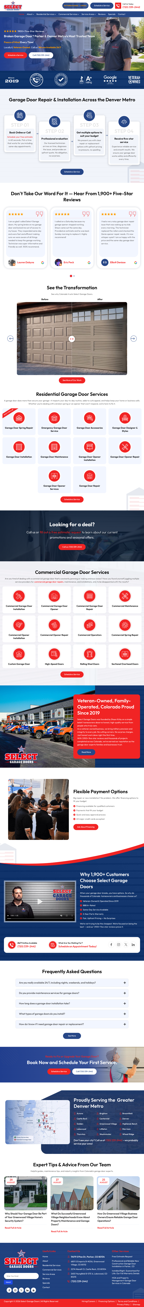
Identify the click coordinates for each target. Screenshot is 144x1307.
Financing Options (106, 1301)
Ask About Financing (85, 827)
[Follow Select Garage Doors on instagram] (15, 1290)
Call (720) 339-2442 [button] (41, 55)
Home (21, 14)
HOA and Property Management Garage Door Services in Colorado (124, 1281)
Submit (8, 1282)
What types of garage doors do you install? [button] (42, 1014)
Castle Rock (82, 1118)
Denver (125, 1118)
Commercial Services (67, 14)
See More (72, 1036)
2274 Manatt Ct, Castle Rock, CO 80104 (88, 1269)
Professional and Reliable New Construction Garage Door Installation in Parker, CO (125, 1264)
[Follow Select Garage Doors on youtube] (33, 1290)
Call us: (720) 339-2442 (72, 547)
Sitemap (136, 1304)
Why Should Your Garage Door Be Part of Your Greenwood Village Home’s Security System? (25, 1217)
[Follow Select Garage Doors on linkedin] (27, 1290)
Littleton (103, 1129)
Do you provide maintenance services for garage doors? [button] (49, 993)
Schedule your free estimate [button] (20, 137)
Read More (86, 752)
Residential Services (45, 14)
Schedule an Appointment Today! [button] (77, 946)
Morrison (126, 1129)
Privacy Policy (123, 1304)
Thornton (81, 1134)
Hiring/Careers (88, 1301)
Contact (121, 14)
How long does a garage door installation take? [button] (44, 1003)
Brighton (103, 1113)
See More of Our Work (72, 380)
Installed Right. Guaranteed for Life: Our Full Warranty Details (126, 1272)
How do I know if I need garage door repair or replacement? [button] (51, 1024)
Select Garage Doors (30, 1301)
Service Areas (88, 14)
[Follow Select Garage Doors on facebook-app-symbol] (9, 1290)
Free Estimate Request (122, 1256)
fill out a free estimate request (60, 532)
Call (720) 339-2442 (84, 1071)
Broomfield (127, 1113)
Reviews (102, 14)
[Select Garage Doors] (13, 5)
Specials (111, 14)
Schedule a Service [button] (102, 5)
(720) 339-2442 (131, 7)
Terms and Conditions (127, 1301)
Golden (80, 1124)
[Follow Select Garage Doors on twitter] (21, 1290)
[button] (70, 276)
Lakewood (81, 1129)
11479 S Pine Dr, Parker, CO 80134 (88, 1256)
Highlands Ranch (129, 1124)
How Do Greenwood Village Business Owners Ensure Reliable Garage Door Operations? (117, 1217)
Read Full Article (13, 1227)
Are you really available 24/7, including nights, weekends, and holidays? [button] (57, 982)
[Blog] (25, 1193)
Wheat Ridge (128, 1134)
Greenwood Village (108, 1124)
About (29, 14)
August (11, 1181)
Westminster (105, 1134)
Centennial (104, 1118)
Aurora (80, 1113)
